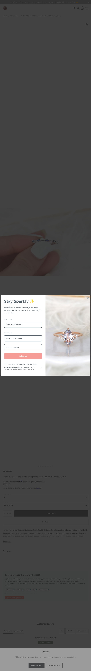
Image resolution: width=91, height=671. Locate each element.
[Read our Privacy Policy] (40, 367)
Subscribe (23, 356)
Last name (8, 333)
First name (8, 319)
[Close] (87, 298)
